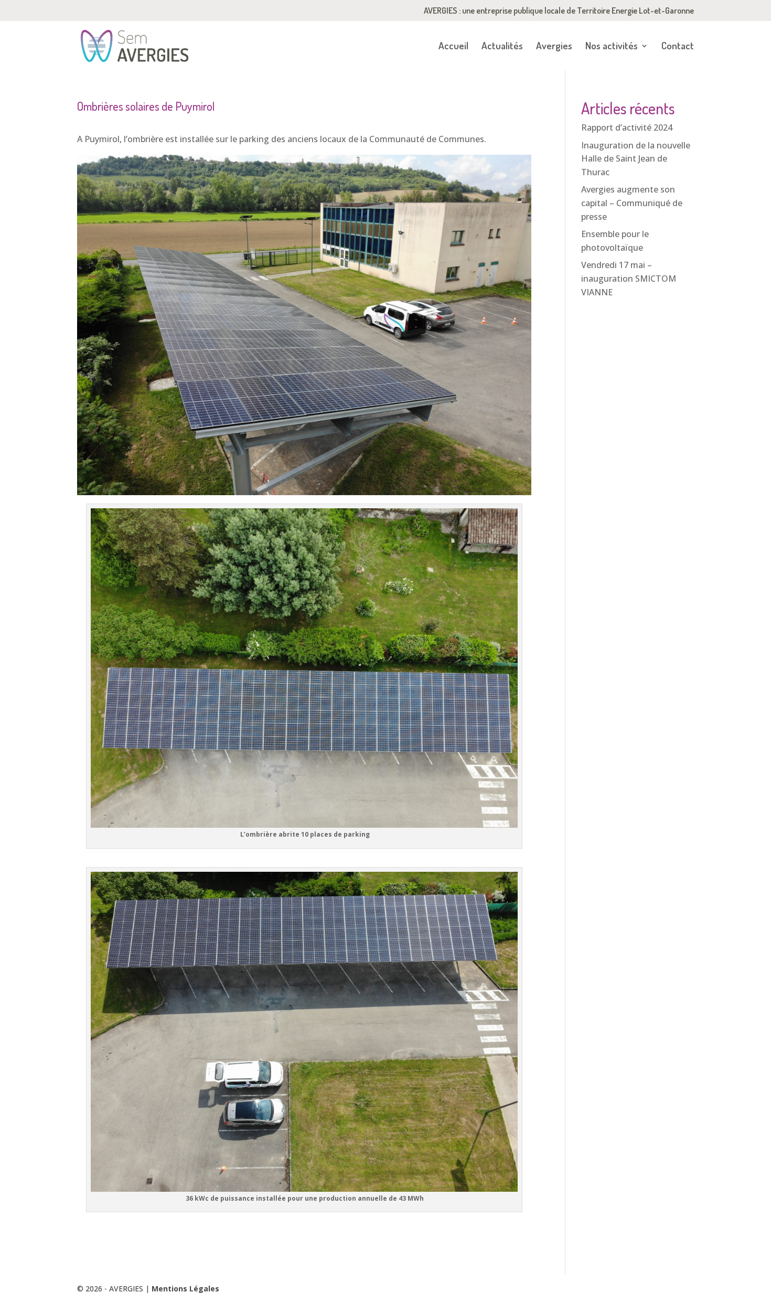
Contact (677, 47)
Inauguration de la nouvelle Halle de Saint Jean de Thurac (635, 159)
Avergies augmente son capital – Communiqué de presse (631, 203)
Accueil (453, 47)
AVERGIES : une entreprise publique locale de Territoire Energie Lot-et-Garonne (559, 11)
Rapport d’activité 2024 (626, 127)
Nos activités (611, 47)
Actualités (502, 47)
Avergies (554, 47)
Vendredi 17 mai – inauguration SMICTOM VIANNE (628, 278)
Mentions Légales (185, 1289)
